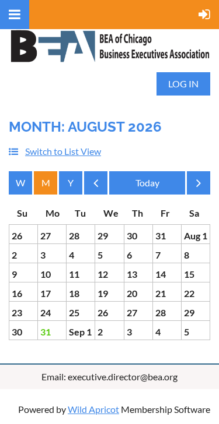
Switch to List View (63, 151)
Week (20, 183)
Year (70, 183)
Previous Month (95, 186)
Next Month (198, 186)
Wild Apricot (93, 409)
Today (147, 183)
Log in (183, 83)
